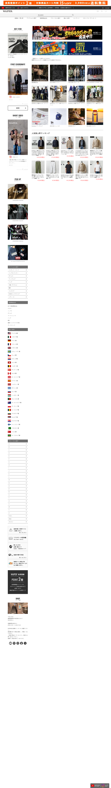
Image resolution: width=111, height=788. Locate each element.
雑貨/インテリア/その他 (13, 322)
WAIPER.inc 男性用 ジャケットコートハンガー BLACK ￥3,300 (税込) (17, 55)
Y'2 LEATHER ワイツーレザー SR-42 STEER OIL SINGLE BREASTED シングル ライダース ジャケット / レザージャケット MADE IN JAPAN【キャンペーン (81, 153)
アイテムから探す (31, 18)
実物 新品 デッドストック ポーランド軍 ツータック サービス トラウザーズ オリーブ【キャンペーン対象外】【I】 (38, 176)
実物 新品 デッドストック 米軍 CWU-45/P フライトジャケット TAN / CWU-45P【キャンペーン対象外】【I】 (81, 176)
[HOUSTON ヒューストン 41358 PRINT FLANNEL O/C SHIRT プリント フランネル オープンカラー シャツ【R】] (67, 142)
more (18, 108)
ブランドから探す (55, 18)
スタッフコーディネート (89, 18)
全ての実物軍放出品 (12, 306)
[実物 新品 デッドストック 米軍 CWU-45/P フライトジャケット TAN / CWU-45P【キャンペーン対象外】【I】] (81, 167)
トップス (10, 311)
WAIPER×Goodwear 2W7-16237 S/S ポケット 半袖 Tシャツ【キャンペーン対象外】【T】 (96, 176)
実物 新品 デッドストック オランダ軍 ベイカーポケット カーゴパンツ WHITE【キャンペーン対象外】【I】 (52, 176)
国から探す (67, 18)
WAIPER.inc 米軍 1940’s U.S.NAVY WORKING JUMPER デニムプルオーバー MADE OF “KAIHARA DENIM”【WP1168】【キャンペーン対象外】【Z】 (52, 153)
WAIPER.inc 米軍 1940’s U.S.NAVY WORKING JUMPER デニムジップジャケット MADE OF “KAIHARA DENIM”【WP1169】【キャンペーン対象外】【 (38, 153)
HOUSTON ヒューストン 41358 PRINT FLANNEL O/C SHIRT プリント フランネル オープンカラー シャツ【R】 (67, 152)
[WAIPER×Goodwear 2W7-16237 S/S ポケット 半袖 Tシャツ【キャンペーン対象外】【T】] (96, 167)
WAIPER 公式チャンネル (10, 7)
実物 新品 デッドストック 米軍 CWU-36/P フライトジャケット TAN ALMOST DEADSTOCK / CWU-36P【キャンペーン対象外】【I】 (96, 153)
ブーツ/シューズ (12, 315)
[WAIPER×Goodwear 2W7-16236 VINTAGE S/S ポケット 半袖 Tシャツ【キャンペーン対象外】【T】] (67, 167)
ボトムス (10, 313)
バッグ (9, 318)
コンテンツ (76, 18)
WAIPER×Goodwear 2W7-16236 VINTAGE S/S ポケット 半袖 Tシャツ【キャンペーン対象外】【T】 (67, 176)
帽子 (9, 320)
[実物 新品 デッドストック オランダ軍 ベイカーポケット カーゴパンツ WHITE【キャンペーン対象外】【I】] (52, 167)
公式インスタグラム (24, 7)
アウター (10, 308)
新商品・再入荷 (19, 18)
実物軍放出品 (43, 18)
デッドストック (11, 325)
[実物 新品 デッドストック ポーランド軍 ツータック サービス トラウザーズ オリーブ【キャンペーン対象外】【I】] (38, 167)
